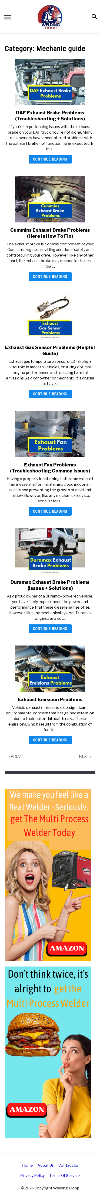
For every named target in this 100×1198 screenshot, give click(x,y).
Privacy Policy (32, 1175)
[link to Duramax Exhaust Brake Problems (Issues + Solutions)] (50, 551)
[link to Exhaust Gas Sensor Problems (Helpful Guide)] (50, 316)
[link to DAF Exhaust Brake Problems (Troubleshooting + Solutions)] (50, 82)
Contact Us (68, 1165)
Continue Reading (50, 159)
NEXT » (85, 756)
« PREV (14, 756)
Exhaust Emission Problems (50, 699)
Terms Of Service (64, 1175)
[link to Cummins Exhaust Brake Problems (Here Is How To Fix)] (50, 199)
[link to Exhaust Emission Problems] (50, 669)
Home (27, 1165)
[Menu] (7, 17)
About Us (45, 1165)
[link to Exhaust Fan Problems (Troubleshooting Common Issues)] (50, 434)
